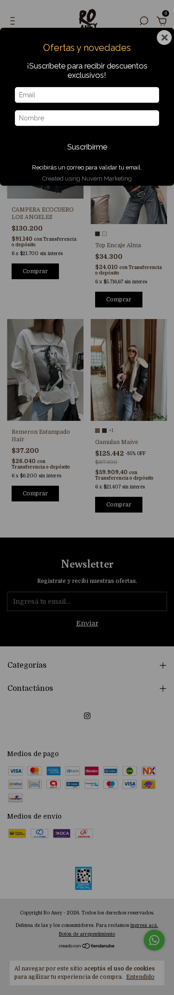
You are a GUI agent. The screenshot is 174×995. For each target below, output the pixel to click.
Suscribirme (87, 146)
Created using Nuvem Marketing (87, 178)
